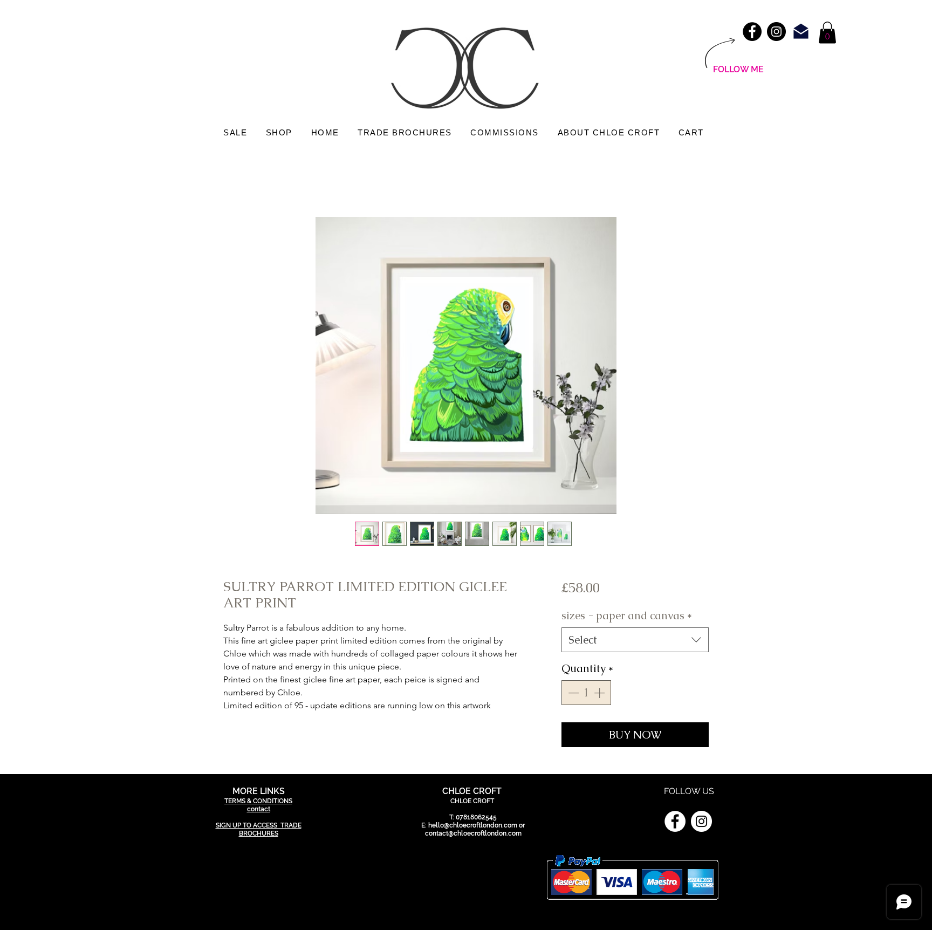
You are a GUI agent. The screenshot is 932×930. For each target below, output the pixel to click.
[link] (827, 33)
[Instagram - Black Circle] (776, 31)
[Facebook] (675, 821)
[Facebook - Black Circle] (752, 31)
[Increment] (600, 693)
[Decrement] (572, 693)
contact (258, 809)
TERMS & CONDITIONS (258, 801)
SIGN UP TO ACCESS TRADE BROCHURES (258, 829)
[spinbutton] (586, 693)
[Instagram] (701, 821)
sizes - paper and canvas (626, 615)
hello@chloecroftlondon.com (472, 825)
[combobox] (635, 639)
